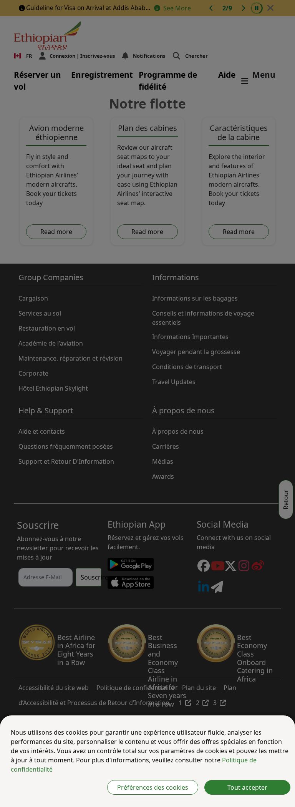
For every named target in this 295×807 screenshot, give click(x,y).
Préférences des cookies (152, 787)
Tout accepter (247, 787)
